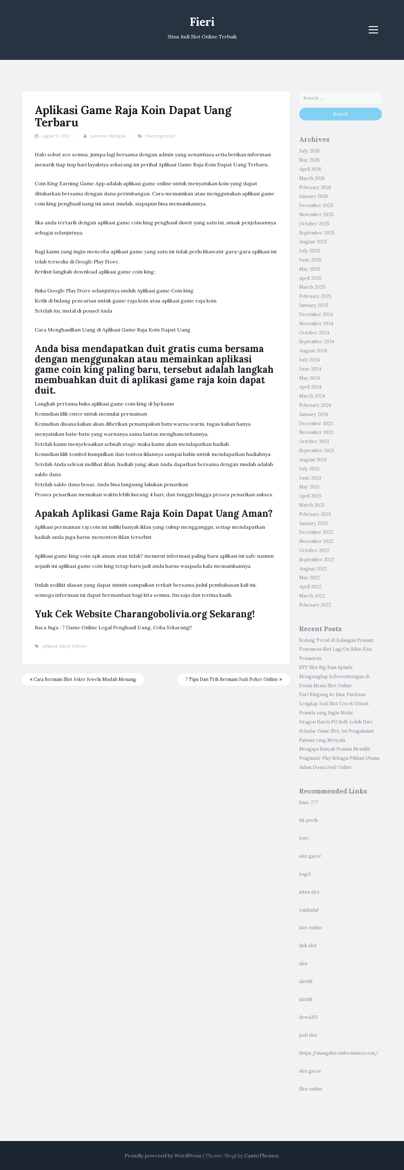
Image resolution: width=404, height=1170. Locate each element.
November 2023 (316, 432)
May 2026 (309, 160)
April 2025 (310, 278)
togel (305, 874)
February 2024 (315, 405)
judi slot (308, 1035)
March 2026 (312, 178)
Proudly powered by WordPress (163, 1155)
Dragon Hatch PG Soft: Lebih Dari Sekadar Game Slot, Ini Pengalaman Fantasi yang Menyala (336, 731)
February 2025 (315, 296)
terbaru (79, 646)
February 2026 (315, 187)
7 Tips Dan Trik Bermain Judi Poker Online (232, 679)
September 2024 (316, 341)
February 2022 (315, 605)
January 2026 (313, 196)
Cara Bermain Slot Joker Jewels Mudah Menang (84, 679)
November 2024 (316, 323)
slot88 (305, 981)
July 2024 (309, 360)
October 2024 (314, 333)
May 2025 (309, 269)
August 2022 (313, 569)
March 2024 (312, 396)
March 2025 (312, 287)
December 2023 (316, 423)
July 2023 (309, 469)
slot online (310, 928)
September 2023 (316, 450)
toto (304, 838)
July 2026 (309, 151)
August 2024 (313, 351)
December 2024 (316, 314)
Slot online (311, 1089)
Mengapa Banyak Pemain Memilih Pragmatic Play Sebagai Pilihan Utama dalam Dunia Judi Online (339, 758)
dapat (64, 646)
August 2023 (313, 460)
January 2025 (313, 305)
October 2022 (314, 550)
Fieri (202, 21)
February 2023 (315, 514)
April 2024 (310, 387)
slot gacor (310, 856)
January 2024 (313, 414)
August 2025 (313, 242)
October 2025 (314, 224)
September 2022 (316, 559)
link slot (308, 945)
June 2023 (310, 478)
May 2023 (309, 487)
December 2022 (316, 532)
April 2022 (310, 587)
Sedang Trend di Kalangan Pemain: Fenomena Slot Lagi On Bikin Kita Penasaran (336, 649)
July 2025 (309, 251)
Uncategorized (160, 136)
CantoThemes (261, 1155)
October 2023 (314, 441)
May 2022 (309, 577)
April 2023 (310, 496)
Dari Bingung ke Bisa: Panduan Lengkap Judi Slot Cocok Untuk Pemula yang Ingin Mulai (334, 704)
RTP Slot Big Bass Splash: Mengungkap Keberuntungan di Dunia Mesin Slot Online (334, 677)
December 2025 (316, 205)
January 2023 (313, 523)
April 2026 (310, 169)
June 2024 (310, 369)
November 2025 (316, 214)
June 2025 (310, 260)
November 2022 (316, 541)
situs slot (309, 892)
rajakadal (308, 910)
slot (303, 963)
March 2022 (312, 596)
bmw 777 (308, 802)
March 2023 (311, 505)
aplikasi (49, 646)
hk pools (308, 820)
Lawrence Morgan (108, 136)
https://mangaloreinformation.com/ (338, 1053)
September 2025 (317, 233)
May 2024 (309, 378)
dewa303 (308, 1017)
